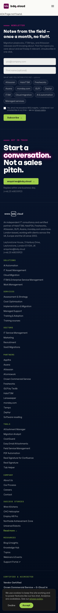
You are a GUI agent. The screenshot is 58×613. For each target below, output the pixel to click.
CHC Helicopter (11, 511)
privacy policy (40, 110)
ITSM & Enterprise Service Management (23, 280)
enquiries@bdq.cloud (21, 181)
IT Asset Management (15, 270)
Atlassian (8, 369)
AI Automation (11, 265)
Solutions (10, 260)
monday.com (10, 403)
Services (9, 291)
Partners (9, 355)
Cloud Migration (11, 275)
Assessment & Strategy (16, 296)
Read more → (10, 530)
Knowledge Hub (11, 547)
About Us (8, 480)
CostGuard (9, 439)
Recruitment (10, 342)
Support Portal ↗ (12, 562)
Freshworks (9, 383)
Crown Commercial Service (17, 379)
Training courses (12, 320)
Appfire (7, 360)
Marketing (9, 337)
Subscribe (14, 117)
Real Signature (11, 462)
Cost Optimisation (13, 301)
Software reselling (13, 417)
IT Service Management (16, 333)
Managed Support (13, 311)
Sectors (8, 327)
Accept (26, 605)
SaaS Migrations (12, 347)
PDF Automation (12, 453)
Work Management (13, 284)
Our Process (10, 485)
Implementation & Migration (17, 306)
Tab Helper (9, 467)
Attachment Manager (14, 429)
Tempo (7, 407)
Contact (8, 494)
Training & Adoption (13, 316)
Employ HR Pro (11, 516)
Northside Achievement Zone (18, 521)
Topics (7, 552)
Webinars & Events (13, 557)
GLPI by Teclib (11, 388)
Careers (8, 489)
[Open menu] (53, 6)
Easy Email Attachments (16, 443)
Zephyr (7, 412)
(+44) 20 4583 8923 (13, 191)
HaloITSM (8, 393)
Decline (11, 605)
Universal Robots (12, 526)
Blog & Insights (11, 543)
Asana (7, 364)
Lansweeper (10, 398)
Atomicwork (10, 374)
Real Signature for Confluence (19, 458)
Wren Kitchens (11, 506)
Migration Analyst (12, 434)
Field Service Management (17, 448)
